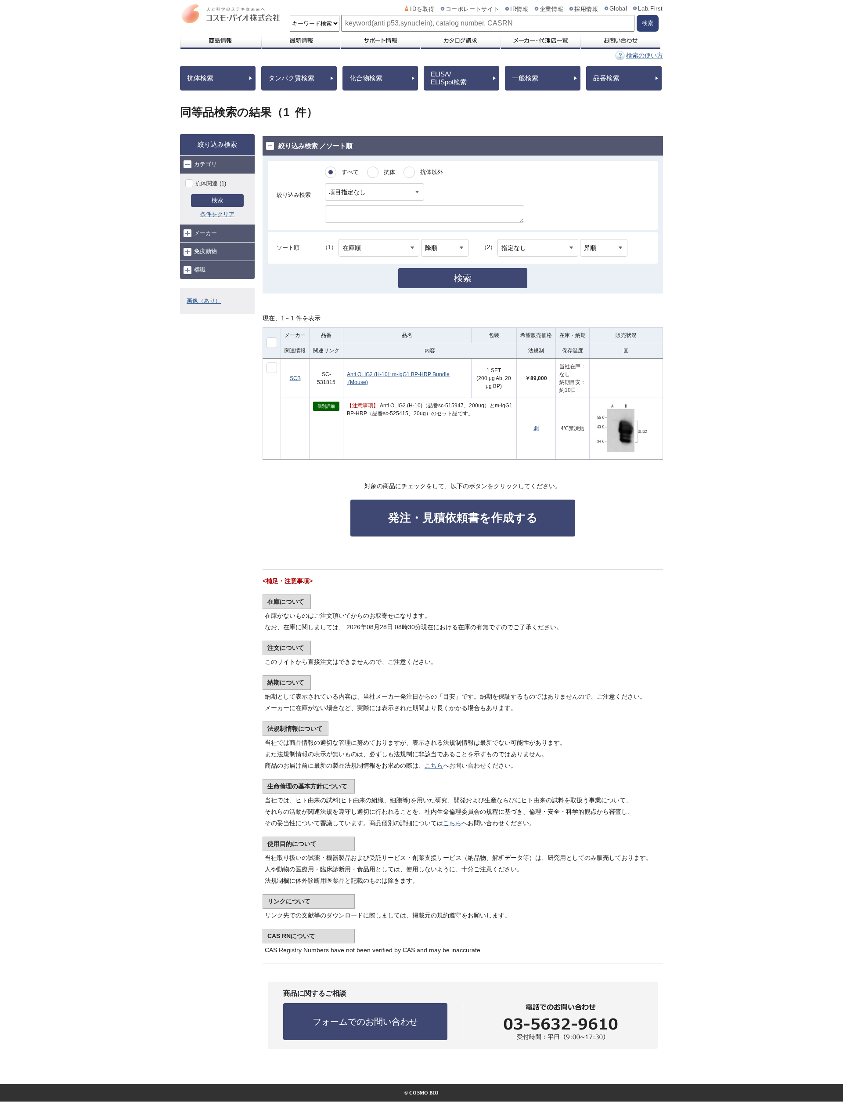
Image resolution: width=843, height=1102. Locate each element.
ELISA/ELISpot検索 (449, 78)
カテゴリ (205, 164)
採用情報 (586, 9)
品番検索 (606, 78)
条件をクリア (217, 214)
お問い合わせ (620, 40)
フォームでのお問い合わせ (365, 1021)
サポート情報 (380, 40)
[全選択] (272, 342)
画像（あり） (204, 300)
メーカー (205, 233)
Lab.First (650, 9)
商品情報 (220, 40)
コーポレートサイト (473, 9)
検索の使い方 (644, 55)
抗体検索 (200, 78)
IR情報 (519, 9)
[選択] (272, 367)
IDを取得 (422, 9)
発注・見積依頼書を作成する (463, 517)
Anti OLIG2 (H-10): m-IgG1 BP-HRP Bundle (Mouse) (398, 378)
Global (618, 9)
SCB (295, 378)
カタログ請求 (460, 40)
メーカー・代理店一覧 (540, 40)
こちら (434, 765)
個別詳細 (326, 406)
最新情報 (300, 40)
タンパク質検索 (291, 78)
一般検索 (525, 78)
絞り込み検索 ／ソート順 (315, 145)
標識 (199, 269)
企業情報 (552, 9)
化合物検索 (365, 78)
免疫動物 (205, 251)
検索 (217, 200)
